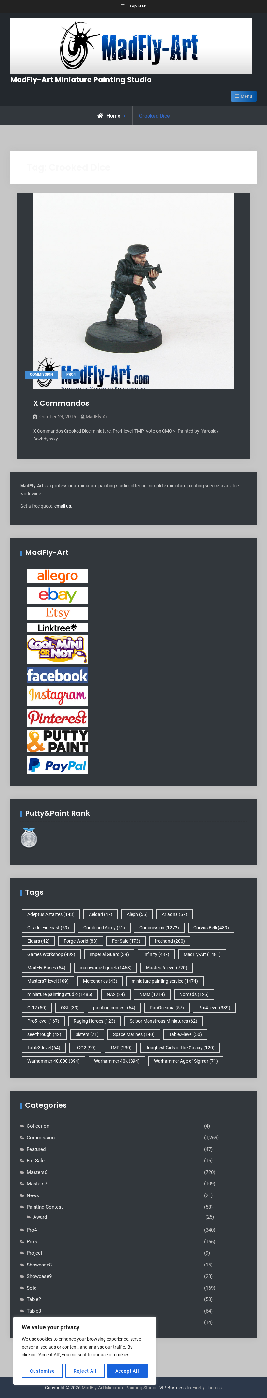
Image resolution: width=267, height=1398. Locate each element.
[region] (84, 1351)
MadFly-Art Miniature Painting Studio (81, 80)
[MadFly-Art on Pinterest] (57, 717)
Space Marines (134, 1034)
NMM (152, 994)
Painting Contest (45, 1207)
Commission (41, 374)
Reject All (85, 1371)
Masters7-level (48, 981)
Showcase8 (39, 1265)
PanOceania (167, 1007)
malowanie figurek (106, 967)
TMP (121, 1047)
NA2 (116, 994)
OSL (70, 1007)
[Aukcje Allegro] (57, 576)
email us (62, 506)
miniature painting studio (59, 994)
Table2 (34, 1299)
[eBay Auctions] (57, 595)
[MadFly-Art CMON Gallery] (57, 649)
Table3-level (43, 1047)
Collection (38, 1126)
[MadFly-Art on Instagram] (57, 696)
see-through (44, 1034)
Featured (36, 1149)
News (33, 1195)
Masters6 (37, 1172)
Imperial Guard (109, 954)
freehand (170, 941)
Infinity (156, 954)
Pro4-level (214, 1007)
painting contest (114, 1007)
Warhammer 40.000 (53, 1061)
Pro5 (32, 1242)
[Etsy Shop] (57, 613)
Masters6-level (166, 967)
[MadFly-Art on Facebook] (57, 675)
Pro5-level (43, 1021)
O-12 (37, 1007)
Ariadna (174, 914)
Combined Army (104, 927)
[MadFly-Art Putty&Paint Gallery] (57, 741)
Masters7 (37, 1184)
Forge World (81, 941)
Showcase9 (39, 1276)
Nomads (194, 994)
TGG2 (85, 1047)
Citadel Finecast (48, 927)
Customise (42, 1371)
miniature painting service (165, 981)
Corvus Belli (211, 927)
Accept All (127, 1371)
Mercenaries (100, 981)
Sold (31, 1288)
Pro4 (71, 374)
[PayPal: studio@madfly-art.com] (57, 764)
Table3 (34, 1311)
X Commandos (61, 403)
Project (34, 1253)
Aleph (137, 914)
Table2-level (185, 1034)
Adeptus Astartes (51, 914)
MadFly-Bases (46, 967)
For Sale (126, 941)
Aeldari (100, 914)
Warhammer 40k (117, 1061)
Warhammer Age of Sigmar (186, 1061)
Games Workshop (51, 954)
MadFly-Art (97, 417)
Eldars (38, 941)
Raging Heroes (94, 1021)
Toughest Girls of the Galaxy (180, 1047)
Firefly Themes (207, 1387)
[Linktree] (57, 627)
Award (40, 1217)
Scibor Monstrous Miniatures (163, 1021)
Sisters (87, 1034)
